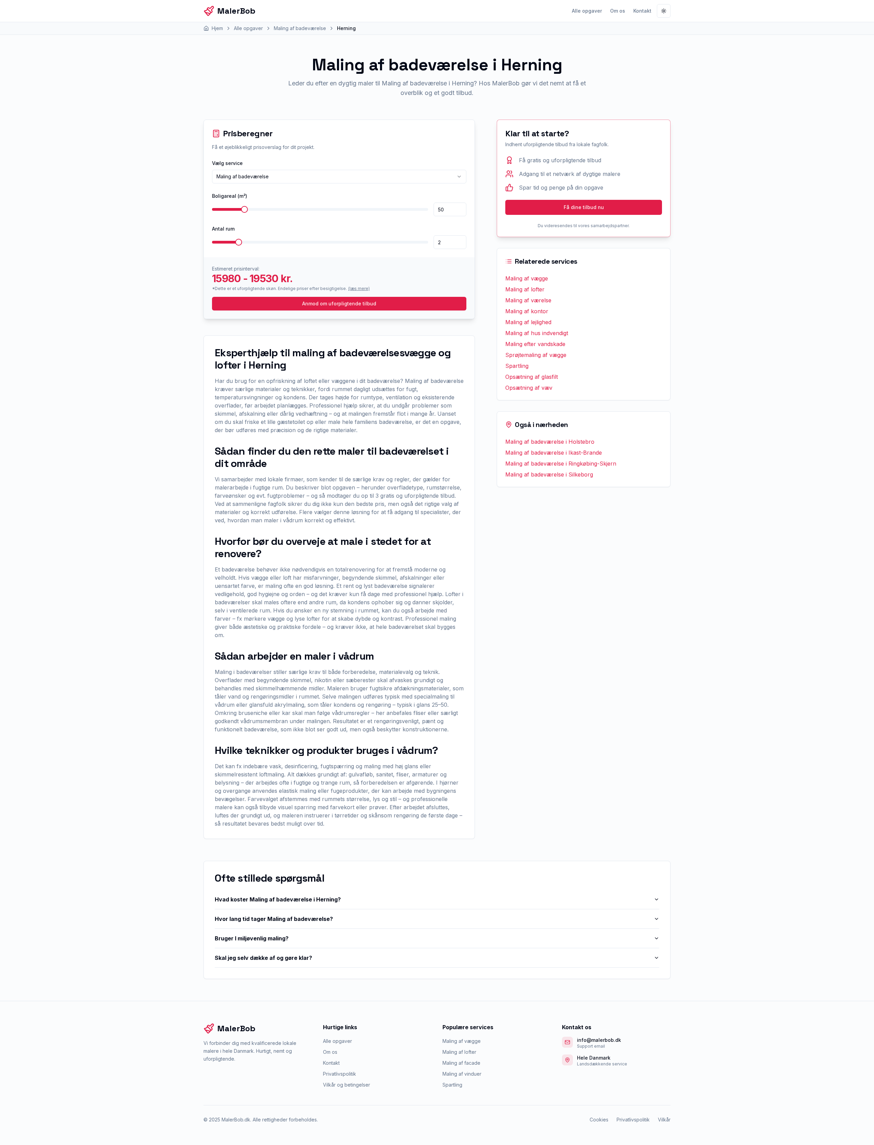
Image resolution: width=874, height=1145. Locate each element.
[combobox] (339, 176)
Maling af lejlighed (528, 322)
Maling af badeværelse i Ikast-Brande (553, 452)
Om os (617, 11)
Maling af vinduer (461, 1074)
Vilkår (664, 1119)
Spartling (516, 365)
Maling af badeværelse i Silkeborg (549, 474)
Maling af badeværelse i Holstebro (549, 441)
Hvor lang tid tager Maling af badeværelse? (274, 918)
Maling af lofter (525, 289)
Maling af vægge (526, 278)
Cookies (599, 1119)
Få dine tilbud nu (584, 207)
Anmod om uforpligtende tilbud (339, 303)
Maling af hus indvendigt (536, 333)
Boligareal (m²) (229, 196)
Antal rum (223, 229)
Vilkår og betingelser (346, 1085)
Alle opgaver (587, 11)
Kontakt (642, 11)
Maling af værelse (528, 300)
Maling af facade (461, 1063)
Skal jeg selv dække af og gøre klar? (263, 957)
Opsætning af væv (528, 387)
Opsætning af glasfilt (531, 376)
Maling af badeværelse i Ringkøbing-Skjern (560, 463)
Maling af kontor (526, 311)
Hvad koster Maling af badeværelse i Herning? (278, 899)
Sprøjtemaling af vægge (535, 354)
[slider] (244, 209)
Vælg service (227, 163)
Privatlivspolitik (339, 1074)
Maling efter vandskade (535, 344)
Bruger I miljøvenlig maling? (251, 938)
